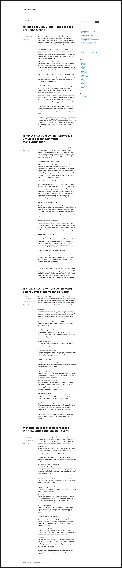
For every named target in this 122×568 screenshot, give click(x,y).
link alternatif (25, 299)
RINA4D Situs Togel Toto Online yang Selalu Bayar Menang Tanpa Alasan (47, 290)
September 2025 (84, 76)
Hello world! (94, 52)
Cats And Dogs (30, 9)
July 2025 (83, 79)
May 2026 (83, 66)
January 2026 (83, 71)
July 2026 (83, 63)
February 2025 (84, 86)
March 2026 (83, 68)
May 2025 (83, 82)
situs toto (25, 301)
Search (81, 20)
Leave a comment (26, 41)
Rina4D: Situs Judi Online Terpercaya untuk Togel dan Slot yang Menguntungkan (47, 138)
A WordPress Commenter (85, 52)
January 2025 (83, 87)
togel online (29, 301)
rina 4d (29, 38)
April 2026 (83, 67)
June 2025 (83, 80)
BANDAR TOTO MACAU (27, 36)
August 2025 (83, 78)
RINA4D (24, 39)
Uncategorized (84, 96)
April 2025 (83, 83)
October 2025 (83, 75)
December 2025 (84, 72)
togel (28, 39)
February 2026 (84, 70)
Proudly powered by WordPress (36, 562)
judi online (25, 38)
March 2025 (83, 84)
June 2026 (83, 64)
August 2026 (83, 62)
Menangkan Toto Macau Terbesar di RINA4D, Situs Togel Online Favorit (46, 429)
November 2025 (84, 74)
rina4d (48, 40)
